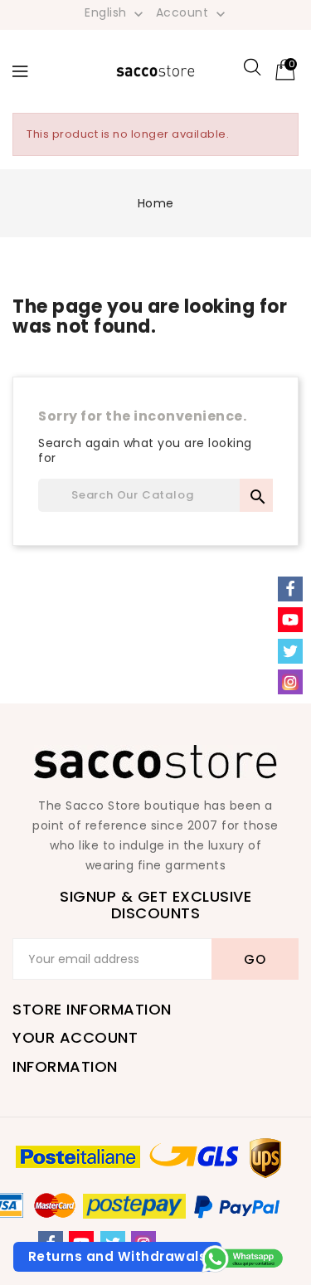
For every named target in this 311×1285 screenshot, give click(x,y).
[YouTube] (290, 619)
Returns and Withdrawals (117, 1256)
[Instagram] (290, 681)
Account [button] (192, 13)
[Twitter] (290, 651)
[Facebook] (290, 589)
